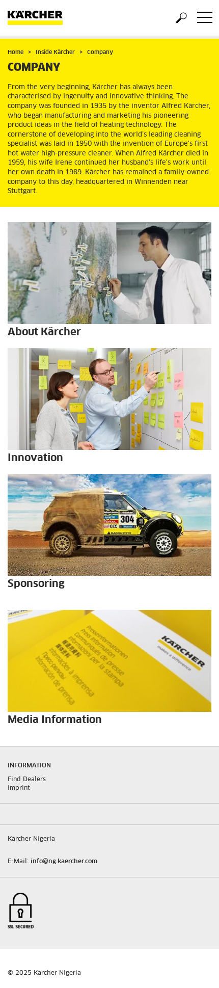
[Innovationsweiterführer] (109, 399)
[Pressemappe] (109, 661)
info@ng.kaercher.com (64, 862)
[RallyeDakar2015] (109, 525)
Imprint (19, 788)
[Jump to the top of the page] (193, 968)
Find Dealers (27, 780)
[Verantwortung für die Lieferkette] (109, 273)
